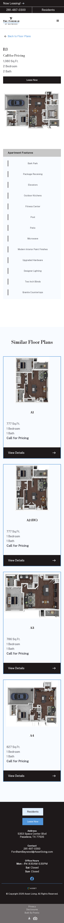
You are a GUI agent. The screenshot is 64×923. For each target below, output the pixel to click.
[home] (17, 20)
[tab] (32, 153)
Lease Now (32, 80)
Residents (48, 9)
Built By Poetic (32, 913)
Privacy (32, 906)
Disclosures (32, 909)
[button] (57, 20)
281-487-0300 (16, 9)
